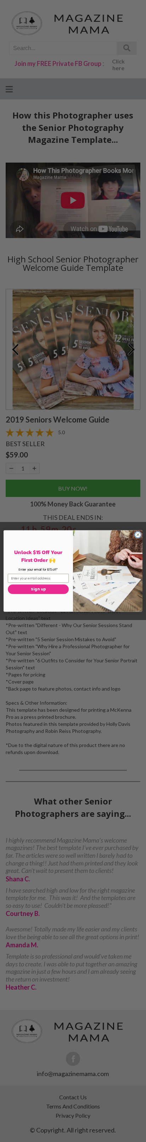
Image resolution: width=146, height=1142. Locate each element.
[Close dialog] (138, 534)
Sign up (38, 589)
